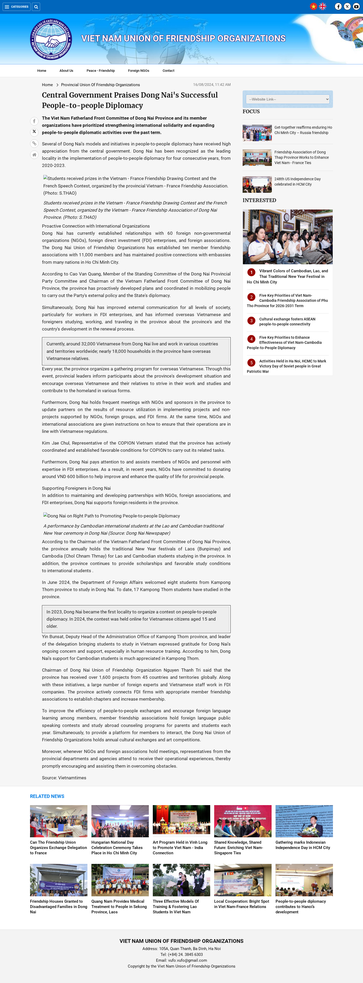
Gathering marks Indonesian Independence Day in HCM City (303, 845)
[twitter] (347, 6)
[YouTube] (356, 6)
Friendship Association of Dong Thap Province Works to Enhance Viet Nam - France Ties (302, 157)
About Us (66, 71)
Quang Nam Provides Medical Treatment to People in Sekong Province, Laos (119, 906)
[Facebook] (338, 6)
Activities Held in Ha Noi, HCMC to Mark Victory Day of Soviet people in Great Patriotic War (286, 366)
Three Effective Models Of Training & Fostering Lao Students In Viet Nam (176, 906)
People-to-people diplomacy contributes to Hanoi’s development (301, 906)
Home (41, 71)
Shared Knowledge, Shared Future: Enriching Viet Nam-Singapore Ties (238, 847)
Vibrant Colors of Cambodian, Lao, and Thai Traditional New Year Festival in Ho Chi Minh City (287, 277)
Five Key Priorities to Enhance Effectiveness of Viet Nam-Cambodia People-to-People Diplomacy (284, 342)
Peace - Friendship (101, 71)
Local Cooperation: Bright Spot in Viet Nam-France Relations (241, 904)
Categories (19, 7)
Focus (251, 111)
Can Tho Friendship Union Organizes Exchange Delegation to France (58, 847)
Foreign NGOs (138, 71)
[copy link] (34, 143)
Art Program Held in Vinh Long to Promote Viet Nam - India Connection (180, 847)
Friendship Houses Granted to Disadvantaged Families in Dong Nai (58, 906)
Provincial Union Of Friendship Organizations (100, 85)
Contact (168, 71)
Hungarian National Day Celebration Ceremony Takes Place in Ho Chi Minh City (117, 847)
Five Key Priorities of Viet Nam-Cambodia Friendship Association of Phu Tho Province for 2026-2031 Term (287, 300)
